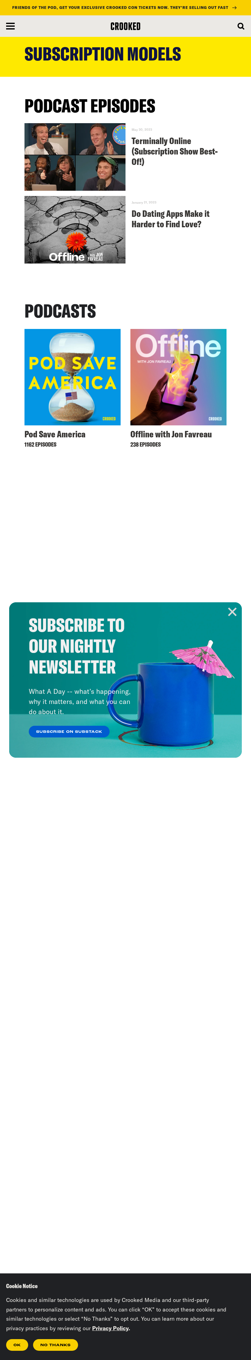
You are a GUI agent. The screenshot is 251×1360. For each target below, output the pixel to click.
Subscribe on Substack (69, 732)
